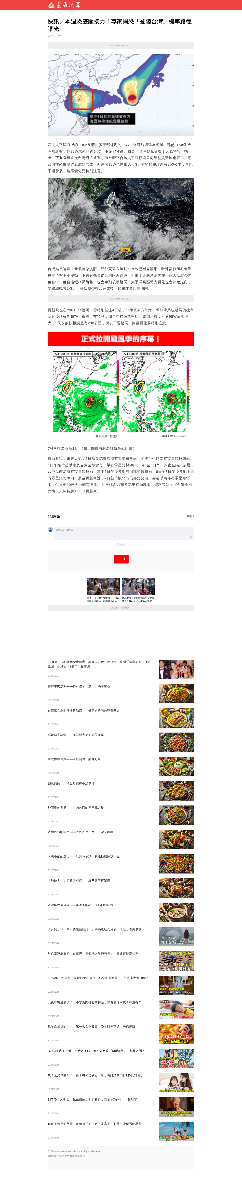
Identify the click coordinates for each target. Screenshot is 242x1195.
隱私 (77, 1156)
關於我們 (52, 1156)
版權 (82, 1156)
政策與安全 (63, 1156)
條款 (72, 1156)
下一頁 (121, 559)
